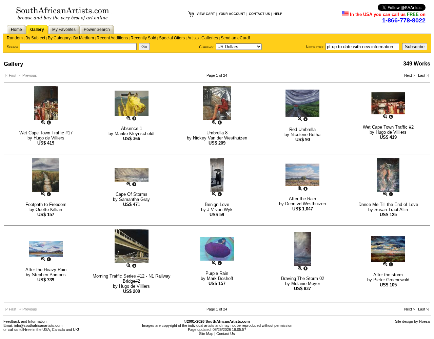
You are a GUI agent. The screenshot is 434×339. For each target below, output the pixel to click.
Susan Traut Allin (391, 209)
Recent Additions (112, 38)
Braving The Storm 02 (302, 278)
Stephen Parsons (49, 274)
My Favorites (64, 29)
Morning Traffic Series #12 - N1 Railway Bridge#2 (132, 279)
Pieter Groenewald (391, 279)
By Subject (35, 38)
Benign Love (217, 204)
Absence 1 (131, 128)
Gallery (37, 29)
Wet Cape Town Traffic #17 (46, 132)
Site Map (206, 334)
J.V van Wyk (220, 209)
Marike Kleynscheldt (135, 133)
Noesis (425, 321)
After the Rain (302, 198)
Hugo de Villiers (49, 137)
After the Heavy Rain (45, 269)
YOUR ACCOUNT (232, 14)
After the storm (388, 274)
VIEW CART (206, 14)
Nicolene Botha (305, 134)
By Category (59, 38)
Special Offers (172, 38)
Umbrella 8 (217, 132)
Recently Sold (143, 38)
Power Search (97, 29)
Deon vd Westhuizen (305, 203)
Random (15, 38)
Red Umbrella (302, 129)
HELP (278, 14)
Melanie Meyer (305, 283)
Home (16, 29)
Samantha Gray (134, 199)
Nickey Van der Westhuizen (220, 137)
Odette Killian (49, 209)
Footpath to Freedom (45, 204)
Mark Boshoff (220, 278)
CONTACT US (259, 14)
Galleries (209, 38)
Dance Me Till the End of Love (388, 204)
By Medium (83, 38)
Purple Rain (216, 273)
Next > (410, 75)
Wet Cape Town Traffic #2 (388, 127)
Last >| (422, 75)
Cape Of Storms (131, 194)
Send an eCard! (235, 38)
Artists (193, 38)
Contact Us (225, 334)
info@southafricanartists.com (38, 325)
